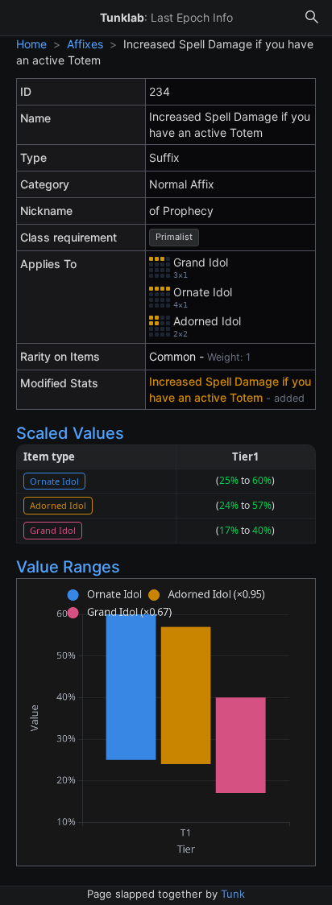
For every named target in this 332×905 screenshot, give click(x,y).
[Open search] (312, 17)
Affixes (85, 44)
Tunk (233, 893)
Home (31, 44)
